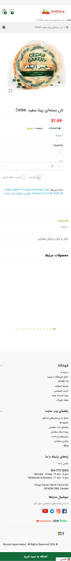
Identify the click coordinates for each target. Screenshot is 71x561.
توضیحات (62, 220)
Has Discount (40, 191)
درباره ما (64, 372)
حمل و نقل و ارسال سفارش (53, 239)
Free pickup (37, 190)
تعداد (61, 161)
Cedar (8, 190)
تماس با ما (63, 463)
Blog (66, 446)
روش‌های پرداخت (59, 436)
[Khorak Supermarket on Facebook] (63, 534)
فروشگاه (63, 366)
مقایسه (32, 177)
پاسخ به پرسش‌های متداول (55, 418)
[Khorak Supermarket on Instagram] (60, 534)
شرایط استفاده (61, 386)
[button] (63, 559)
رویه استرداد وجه (60, 395)
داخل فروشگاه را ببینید (57, 377)
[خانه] (67, 27)
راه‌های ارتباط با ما (56, 457)
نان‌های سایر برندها (14, 193)
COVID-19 (63, 381)
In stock (47, 193)
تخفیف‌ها (64, 422)
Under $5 (58, 193)
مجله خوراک (62, 400)
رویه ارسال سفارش (59, 432)
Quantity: (57, 145)
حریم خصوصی (61, 391)
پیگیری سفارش (61, 441)
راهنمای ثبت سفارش (58, 427)
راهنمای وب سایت (56, 411)
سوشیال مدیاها (58, 497)
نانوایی (28, 193)
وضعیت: (38, 128)
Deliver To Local (21, 190)
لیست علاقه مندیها (12, 177)
